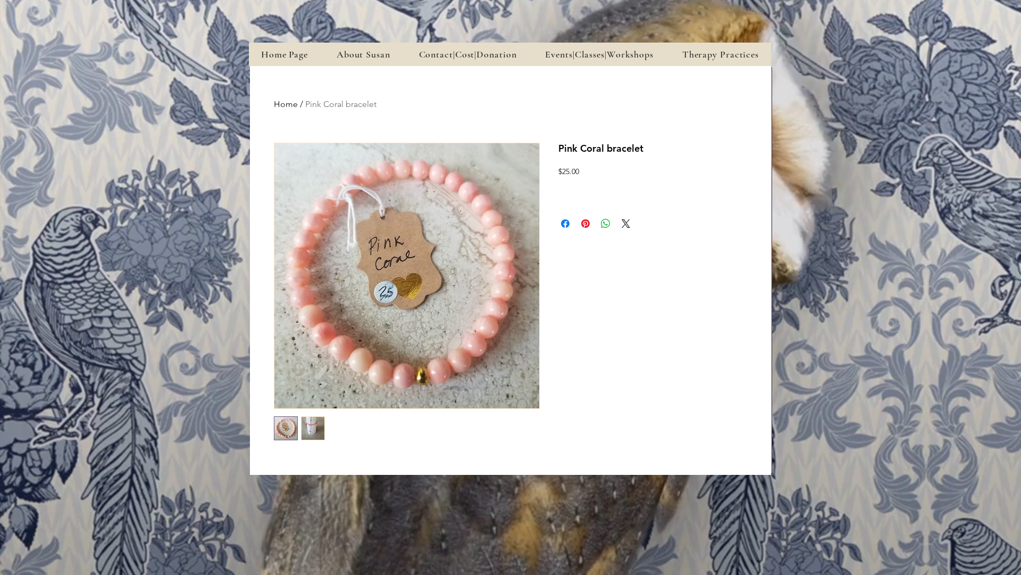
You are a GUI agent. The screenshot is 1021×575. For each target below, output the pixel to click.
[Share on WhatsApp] (605, 223)
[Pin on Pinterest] (585, 223)
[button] (599, 54)
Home (286, 104)
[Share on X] (626, 223)
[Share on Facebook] (565, 223)
